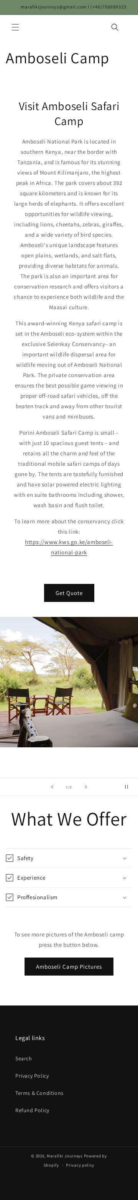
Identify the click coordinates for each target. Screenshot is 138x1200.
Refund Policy (32, 1110)
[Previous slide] (52, 786)
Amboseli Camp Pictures (69, 966)
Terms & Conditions (39, 1093)
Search (23, 1058)
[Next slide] (85, 786)
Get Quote (69, 593)
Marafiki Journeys (65, 1156)
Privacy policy (80, 1165)
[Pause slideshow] (129, 786)
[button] (15, 27)
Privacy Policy (32, 1075)
